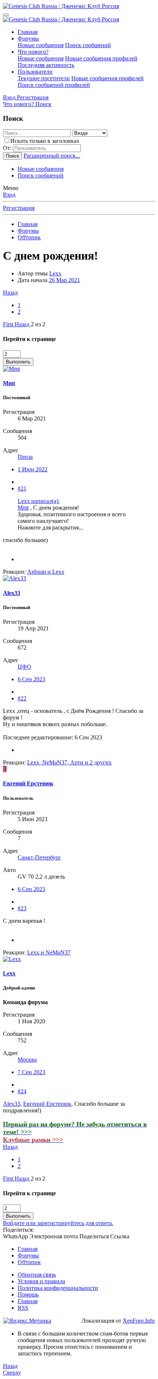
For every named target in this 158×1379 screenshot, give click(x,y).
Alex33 (11, 1104)
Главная (27, 32)
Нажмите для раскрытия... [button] (50, 527)
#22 (22, 698)
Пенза (25, 457)
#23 (22, 908)
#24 (22, 1091)
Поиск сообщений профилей (54, 85)
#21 (22, 488)
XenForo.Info (139, 1321)
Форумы (28, 38)
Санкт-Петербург (39, 857)
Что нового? (33, 52)
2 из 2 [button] (38, 324)
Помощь (28, 1294)
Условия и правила (41, 1281)
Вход (9, 194)
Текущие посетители (44, 78)
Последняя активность (46, 65)
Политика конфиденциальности (58, 1288)
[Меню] (6, 15)
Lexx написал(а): (39, 501)
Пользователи (35, 71)
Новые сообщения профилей (101, 58)
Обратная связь (37, 1274)
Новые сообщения (41, 45)
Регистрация (19, 208)
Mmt (23, 507)
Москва (27, 1059)
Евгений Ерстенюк (47, 1104)
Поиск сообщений (88, 45)
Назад (10, 292)
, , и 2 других (69, 762)
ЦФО (24, 667)
